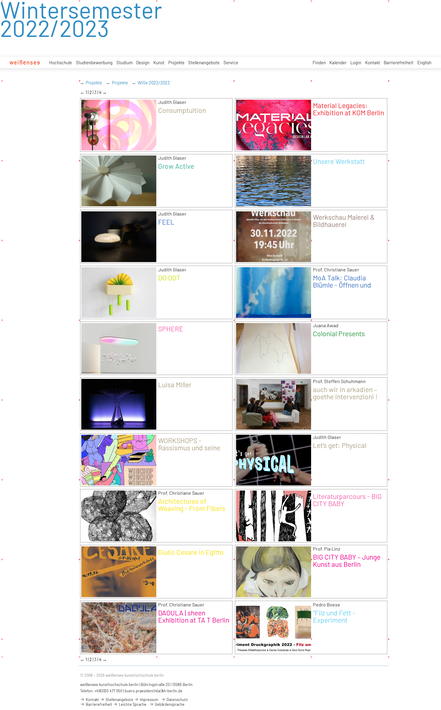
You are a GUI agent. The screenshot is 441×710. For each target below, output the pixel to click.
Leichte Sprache (132, 704)
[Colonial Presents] (273, 371)
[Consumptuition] (118, 148)
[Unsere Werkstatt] (273, 204)
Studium (124, 62)
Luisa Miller (174, 384)
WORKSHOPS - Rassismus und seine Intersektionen (189, 447)
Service (231, 62)
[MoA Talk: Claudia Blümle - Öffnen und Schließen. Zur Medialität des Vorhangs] (273, 316)
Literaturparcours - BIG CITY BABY (347, 500)
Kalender (337, 62)
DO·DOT (169, 277)
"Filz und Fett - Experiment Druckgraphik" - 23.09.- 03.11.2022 (347, 624)
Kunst (158, 62)
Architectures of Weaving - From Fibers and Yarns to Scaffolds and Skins (191, 512)
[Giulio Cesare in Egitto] (118, 595)
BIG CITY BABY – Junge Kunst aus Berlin (346, 560)
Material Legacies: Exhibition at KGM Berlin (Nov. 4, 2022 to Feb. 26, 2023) (348, 116)
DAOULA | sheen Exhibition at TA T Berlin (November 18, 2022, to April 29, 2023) (193, 624)
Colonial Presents (339, 333)
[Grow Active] (118, 204)
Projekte (176, 62)
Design (142, 62)
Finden (319, 62)
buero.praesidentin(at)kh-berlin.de (153, 690)
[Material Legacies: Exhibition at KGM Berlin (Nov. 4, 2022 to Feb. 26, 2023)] (273, 148)
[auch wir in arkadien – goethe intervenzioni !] (273, 427)
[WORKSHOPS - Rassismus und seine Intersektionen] (118, 483)
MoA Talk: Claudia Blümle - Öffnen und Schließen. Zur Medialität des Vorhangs (348, 288)
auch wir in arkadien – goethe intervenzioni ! (345, 393)
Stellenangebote (204, 62)
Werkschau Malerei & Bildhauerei (344, 220)
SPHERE (170, 329)
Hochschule (60, 62)
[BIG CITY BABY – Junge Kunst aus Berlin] (273, 595)
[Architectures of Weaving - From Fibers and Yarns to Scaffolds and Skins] (118, 539)
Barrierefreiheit (398, 62)
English (424, 62)
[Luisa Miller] (118, 427)
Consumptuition (182, 110)
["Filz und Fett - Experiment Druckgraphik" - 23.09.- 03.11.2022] (273, 651)
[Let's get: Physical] (273, 483)
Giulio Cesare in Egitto (191, 552)
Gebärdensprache (169, 704)
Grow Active (176, 166)
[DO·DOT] (118, 316)
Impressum (148, 699)
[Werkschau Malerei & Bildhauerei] (273, 260)
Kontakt (372, 62)
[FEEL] (118, 260)
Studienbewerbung (94, 62)
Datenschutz (177, 699)
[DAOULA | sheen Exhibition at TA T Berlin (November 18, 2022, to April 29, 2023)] (118, 651)
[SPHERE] (118, 371)
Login (355, 62)
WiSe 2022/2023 (154, 82)
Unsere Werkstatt (339, 161)
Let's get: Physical (339, 445)
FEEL (166, 222)
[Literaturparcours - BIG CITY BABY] (273, 539)
